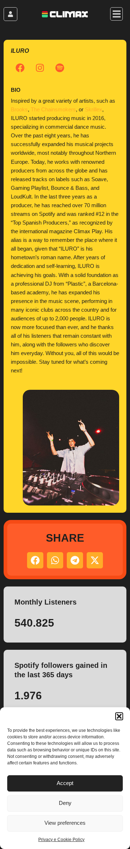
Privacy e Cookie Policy (61, 839)
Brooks (19, 109)
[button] (119, 716)
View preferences (65, 823)
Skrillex (93, 109)
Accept (65, 783)
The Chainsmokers (53, 109)
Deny (65, 803)
